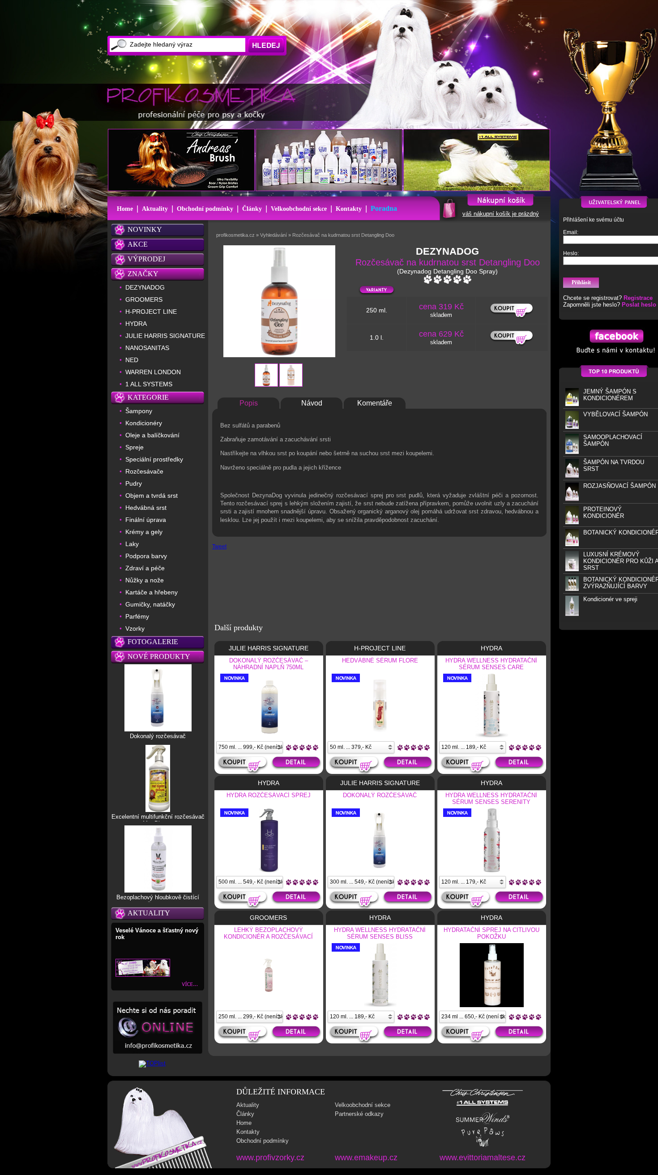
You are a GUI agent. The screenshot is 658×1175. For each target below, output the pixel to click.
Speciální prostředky (154, 459)
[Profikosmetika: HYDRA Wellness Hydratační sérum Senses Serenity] (491, 870)
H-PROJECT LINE (151, 311)
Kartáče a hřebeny (151, 592)
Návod (311, 403)
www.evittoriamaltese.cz (483, 1157)
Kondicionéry (143, 423)
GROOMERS (143, 299)
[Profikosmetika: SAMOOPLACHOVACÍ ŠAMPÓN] (572, 452)
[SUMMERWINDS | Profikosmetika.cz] (482, 1123)
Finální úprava (145, 519)
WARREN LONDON (153, 372)
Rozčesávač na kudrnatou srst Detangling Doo (343, 235)
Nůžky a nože (144, 580)
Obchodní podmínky (205, 208)
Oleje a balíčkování (152, 435)
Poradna (384, 208)
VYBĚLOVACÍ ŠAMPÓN (615, 414)
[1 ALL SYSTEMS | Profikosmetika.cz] (482, 1105)
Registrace (638, 298)
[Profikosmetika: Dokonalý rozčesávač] (158, 729)
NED (131, 359)
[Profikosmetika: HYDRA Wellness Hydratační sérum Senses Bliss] (380, 1005)
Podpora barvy (146, 556)
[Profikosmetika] (204, 103)
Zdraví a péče (145, 568)
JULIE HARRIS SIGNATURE (165, 335)
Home (125, 208)
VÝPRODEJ (146, 259)
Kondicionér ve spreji (610, 599)
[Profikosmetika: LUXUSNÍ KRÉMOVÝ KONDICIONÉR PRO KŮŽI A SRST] (572, 569)
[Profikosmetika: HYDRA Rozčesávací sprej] (269, 870)
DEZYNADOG (145, 287)
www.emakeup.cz (366, 1157)
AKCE (138, 244)
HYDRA (136, 323)
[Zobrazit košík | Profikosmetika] (448, 217)
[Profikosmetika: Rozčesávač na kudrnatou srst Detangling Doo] (266, 385)
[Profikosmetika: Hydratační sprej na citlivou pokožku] (492, 1005)
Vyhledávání (273, 235)
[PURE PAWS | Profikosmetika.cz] (482, 1146)
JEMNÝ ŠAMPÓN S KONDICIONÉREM (610, 395)
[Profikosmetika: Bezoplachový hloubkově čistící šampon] (158, 890)
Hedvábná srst (146, 507)
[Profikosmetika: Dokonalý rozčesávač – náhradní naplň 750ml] (269, 736)
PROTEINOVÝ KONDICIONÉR (603, 512)
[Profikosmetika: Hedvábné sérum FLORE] (380, 735)
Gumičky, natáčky (150, 604)
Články (252, 208)
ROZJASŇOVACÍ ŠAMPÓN (619, 486)
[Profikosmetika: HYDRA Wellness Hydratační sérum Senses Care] (491, 736)
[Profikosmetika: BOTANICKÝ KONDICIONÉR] (572, 544)
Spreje (134, 447)
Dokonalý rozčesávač (158, 736)
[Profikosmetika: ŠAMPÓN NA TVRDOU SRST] (572, 475)
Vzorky (135, 628)
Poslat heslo (639, 304)
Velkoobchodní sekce (299, 208)
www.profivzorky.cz (270, 1157)
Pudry (133, 483)
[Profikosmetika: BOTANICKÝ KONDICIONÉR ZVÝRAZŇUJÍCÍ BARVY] (572, 588)
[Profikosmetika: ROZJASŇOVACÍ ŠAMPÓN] (572, 499)
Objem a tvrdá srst (151, 495)
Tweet (219, 546)
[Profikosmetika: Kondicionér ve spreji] (572, 614)
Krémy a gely (143, 531)
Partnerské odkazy (359, 1114)
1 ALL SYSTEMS (148, 384)
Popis (248, 403)
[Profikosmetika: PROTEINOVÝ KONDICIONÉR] (572, 522)
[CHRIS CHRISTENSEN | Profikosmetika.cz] (483, 1095)
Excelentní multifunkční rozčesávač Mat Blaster (158, 820)
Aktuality (155, 208)
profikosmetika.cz (235, 235)
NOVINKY (145, 229)
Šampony (138, 410)
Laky (132, 543)
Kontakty (349, 208)
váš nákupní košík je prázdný (500, 213)
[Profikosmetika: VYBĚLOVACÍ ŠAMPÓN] (572, 426)
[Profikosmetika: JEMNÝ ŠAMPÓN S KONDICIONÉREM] (572, 404)
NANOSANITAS (147, 347)
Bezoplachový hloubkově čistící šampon (157, 900)
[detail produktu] (297, 765)
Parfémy (137, 616)
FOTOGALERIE (153, 641)
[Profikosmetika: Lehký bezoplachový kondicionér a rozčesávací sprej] (269, 1005)
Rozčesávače (144, 471)
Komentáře (374, 403)
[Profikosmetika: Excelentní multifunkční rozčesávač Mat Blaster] (157, 809)
